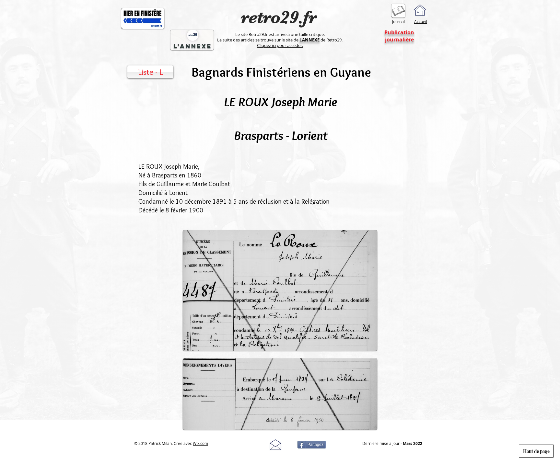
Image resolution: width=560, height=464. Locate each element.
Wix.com (200, 443)
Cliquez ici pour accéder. (280, 45)
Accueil (420, 21)
